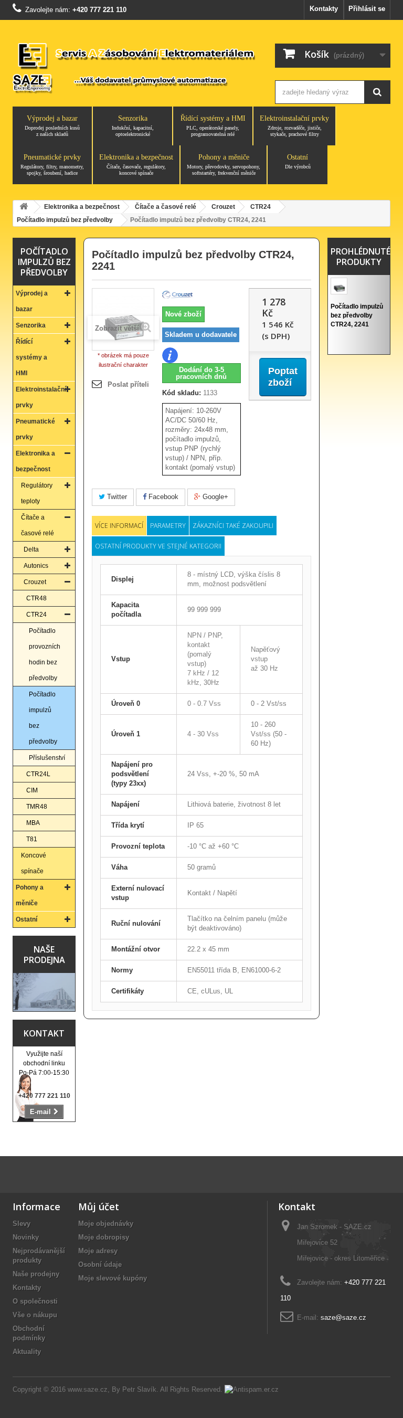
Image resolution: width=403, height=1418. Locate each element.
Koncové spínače (33, 863)
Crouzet (35, 582)
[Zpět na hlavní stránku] (24, 207)
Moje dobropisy (103, 1237)
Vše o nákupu (35, 1315)
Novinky (26, 1237)
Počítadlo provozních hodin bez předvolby (44, 654)
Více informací (119, 525)
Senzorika (133, 125)
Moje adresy (98, 1251)
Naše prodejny (36, 1274)
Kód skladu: (181, 393)
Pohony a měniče (223, 164)
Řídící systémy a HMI (213, 125)
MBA (33, 823)
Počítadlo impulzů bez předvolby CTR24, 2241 (357, 315)
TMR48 (36, 806)
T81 (31, 839)
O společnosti (35, 1301)
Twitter (116, 497)
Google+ (214, 497)
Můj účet (98, 1206)
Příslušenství (47, 757)
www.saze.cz (88, 1389)
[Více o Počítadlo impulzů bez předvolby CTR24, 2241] (339, 286)
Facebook (162, 497)
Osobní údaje (100, 1264)
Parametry (168, 525)
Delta (31, 549)
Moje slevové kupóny (112, 1278)
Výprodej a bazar (52, 125)
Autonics (36, 565)
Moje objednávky (105, 1223)
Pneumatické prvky (52, 164)
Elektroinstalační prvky (294, 125)
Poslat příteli (128, 384)
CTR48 (36, 598)
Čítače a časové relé (37, 525)
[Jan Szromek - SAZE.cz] (135, 67)
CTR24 (36, 614)
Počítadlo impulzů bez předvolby (43, 718)
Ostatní (298, 161)
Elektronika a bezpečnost (136, 164)
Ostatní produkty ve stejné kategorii (158, 546)
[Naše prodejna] (44, 992)
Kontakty (324, 9)
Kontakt (44, 1033)
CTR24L (38, 774)
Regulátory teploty (36, 493)
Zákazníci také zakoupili (233, 525)
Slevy (21, 1223)
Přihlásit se (366, 9)
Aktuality (27, 1352)
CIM (32, 790)
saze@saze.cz (343, 1317)
